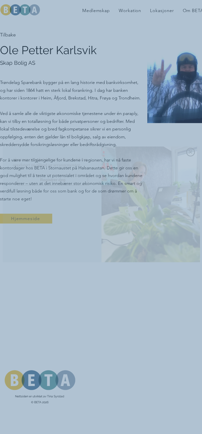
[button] (190, 163)
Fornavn (25, 217)
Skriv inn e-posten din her (39, 192)
